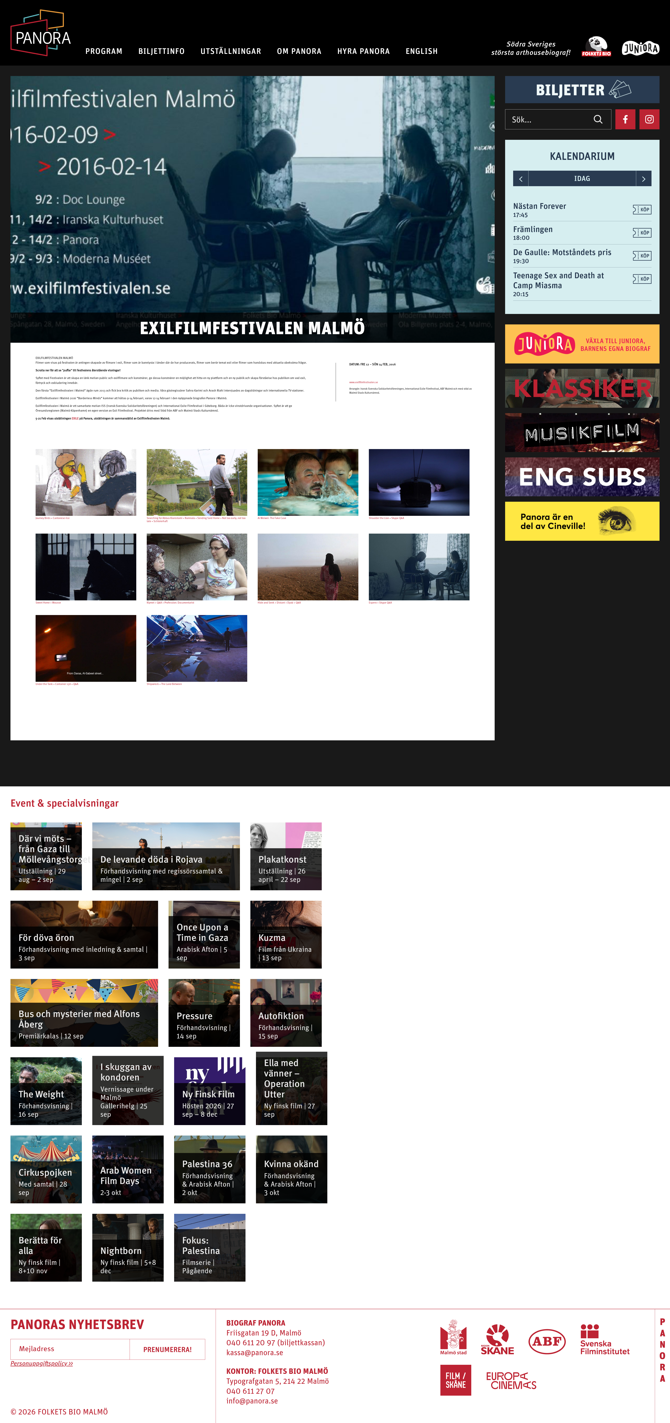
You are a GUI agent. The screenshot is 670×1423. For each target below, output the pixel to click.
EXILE (75, 418)
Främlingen (533, 229)
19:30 (521, 260)
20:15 (520, 294)
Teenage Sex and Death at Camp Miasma (558, 280)
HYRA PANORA (363, 51)
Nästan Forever (539, 206)
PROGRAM (103, 51)
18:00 (521, 237)
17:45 (520, 214)
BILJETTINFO (161, 51)
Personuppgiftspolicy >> (41, 1364)
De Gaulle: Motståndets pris (562, 252)
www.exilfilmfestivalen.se (363, 382)
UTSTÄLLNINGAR (230, 51)
